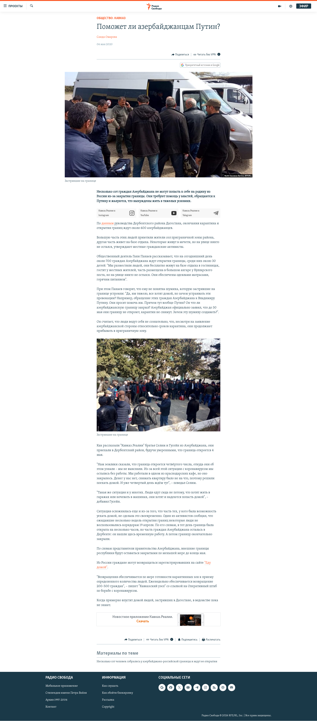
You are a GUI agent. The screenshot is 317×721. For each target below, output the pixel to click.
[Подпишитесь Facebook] (170, 687)
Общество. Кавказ (111, 18)
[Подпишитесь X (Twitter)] (179, 687)
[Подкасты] (222, 687)
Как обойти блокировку (117, 693)
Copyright (108, 707)
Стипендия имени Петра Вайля (66, 693)
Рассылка (108, 700)
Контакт (50, 707)
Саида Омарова (107, 37)
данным (107, 223)
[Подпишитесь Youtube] (188, 687)
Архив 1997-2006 (56, 700)
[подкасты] (290, 6)
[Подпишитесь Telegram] (196, 687)
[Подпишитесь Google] (161, 687)
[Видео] (279, 6)
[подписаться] (231, 687)
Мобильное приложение (61, 686)
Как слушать (110, 686)
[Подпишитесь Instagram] (205, 687)
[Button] (180, 54)
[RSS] (214, 687)
